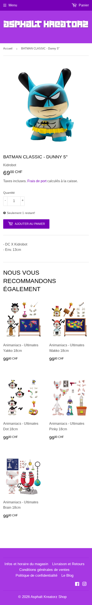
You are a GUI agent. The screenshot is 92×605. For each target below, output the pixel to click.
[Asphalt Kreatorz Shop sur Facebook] (77, 584)
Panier (83, 5)
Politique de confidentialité (36, 575)
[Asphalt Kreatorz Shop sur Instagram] (84, 584)
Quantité (9, 192)
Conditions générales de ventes (44, 570)
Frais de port (36, 181)
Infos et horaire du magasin (26, 564)
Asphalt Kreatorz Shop (49, 597)
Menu (13, 5)
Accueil (7, 48)
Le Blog (67, 575)
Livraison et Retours (68, 564)
